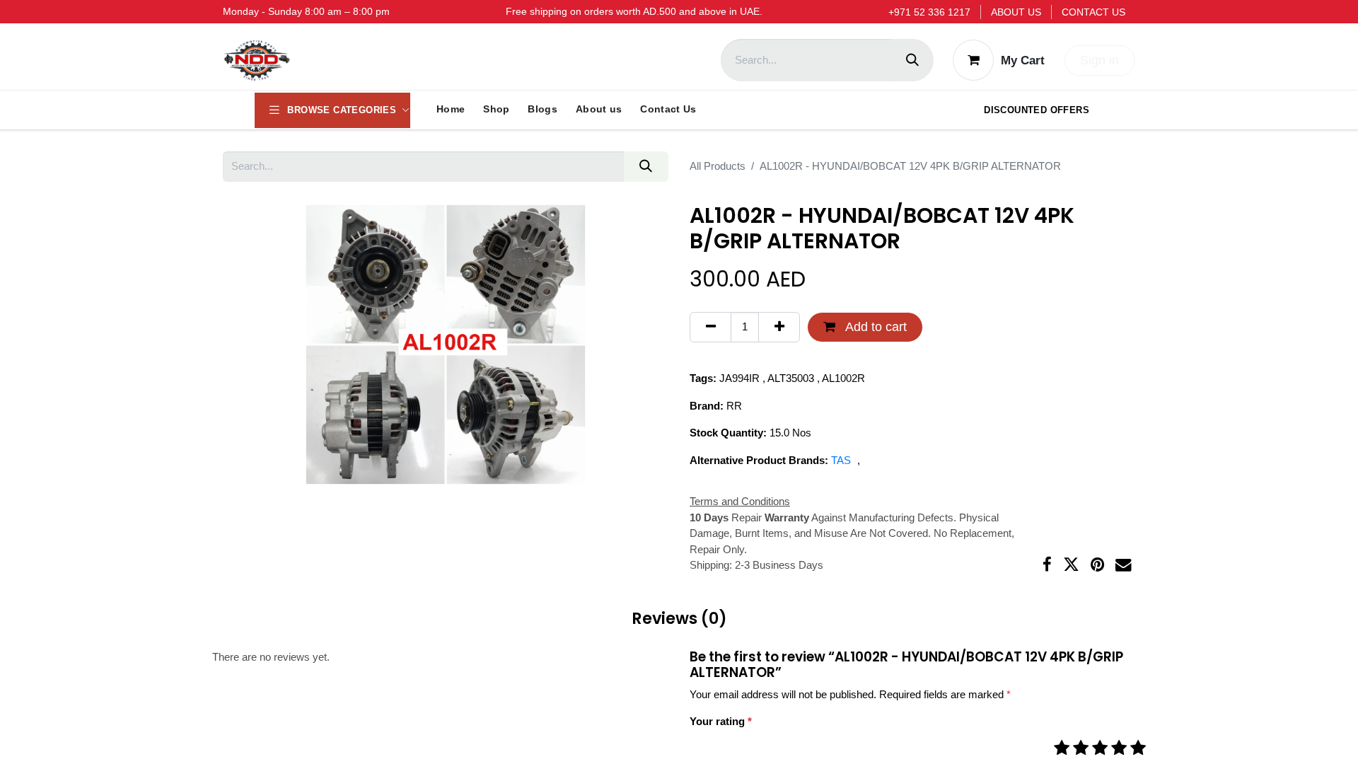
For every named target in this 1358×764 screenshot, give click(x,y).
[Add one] (779, 327)
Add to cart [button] (874, 327)
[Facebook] (1047, 565)
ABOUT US (1016, 12)
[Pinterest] (1097, 565)
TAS (842, 460)
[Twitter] (1071, 565)
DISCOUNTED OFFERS (1036, 110)
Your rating (721, 721)
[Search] (912, 60)
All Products (717, 166)
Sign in (1099, 60)
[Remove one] (710, 327)
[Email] (1123, 565)
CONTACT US (1093, 12)
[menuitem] (450, 110)
